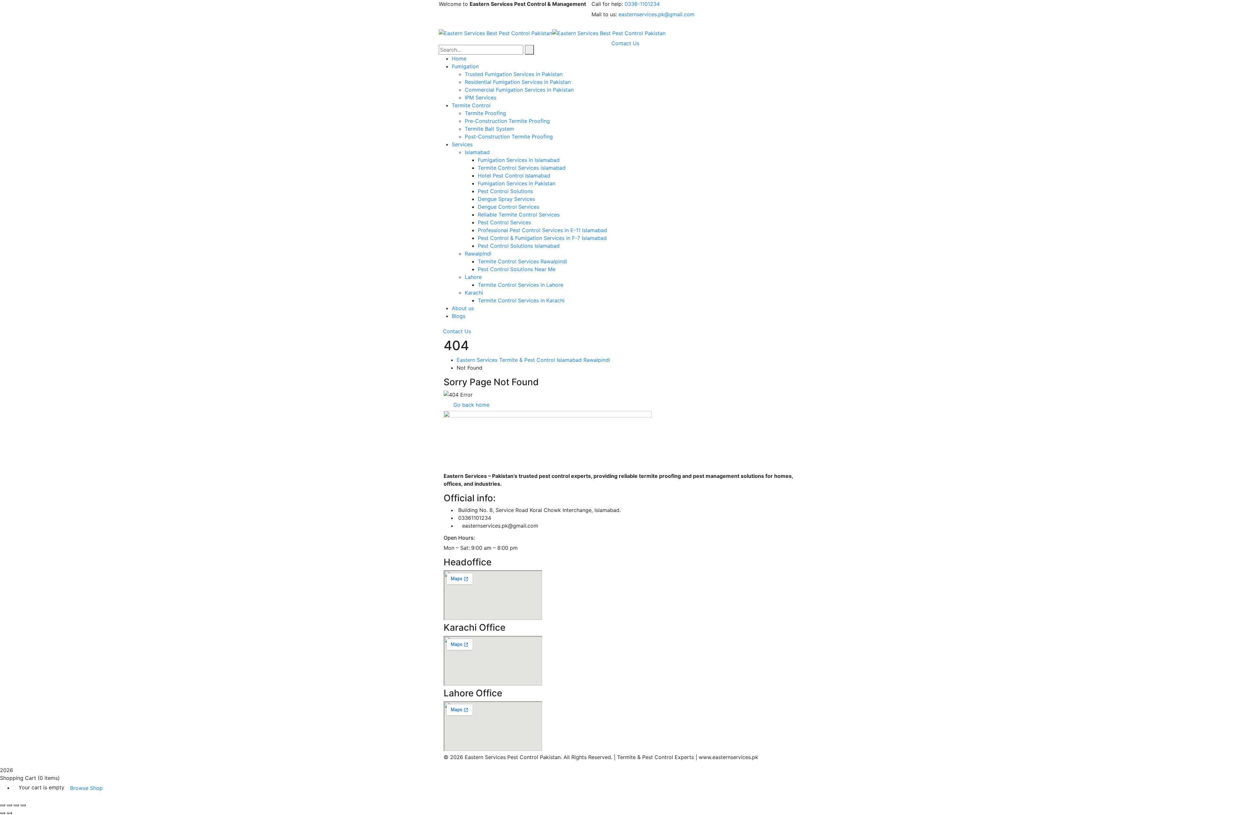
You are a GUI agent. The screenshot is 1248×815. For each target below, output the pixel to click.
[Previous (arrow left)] (2, 813)
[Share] (16, 805)
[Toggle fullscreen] (9, 805)
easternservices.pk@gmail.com (656, 14)
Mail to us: (604, 14)
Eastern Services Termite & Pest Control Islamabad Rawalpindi (533, 360)
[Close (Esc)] (23, 805)
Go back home (470, 404)
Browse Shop (86, 788)
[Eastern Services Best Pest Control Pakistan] (495, 32)
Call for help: (607, 4)
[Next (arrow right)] (9, 813)
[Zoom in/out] (2, 805)
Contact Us (457, 331)
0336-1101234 (642, 4)
